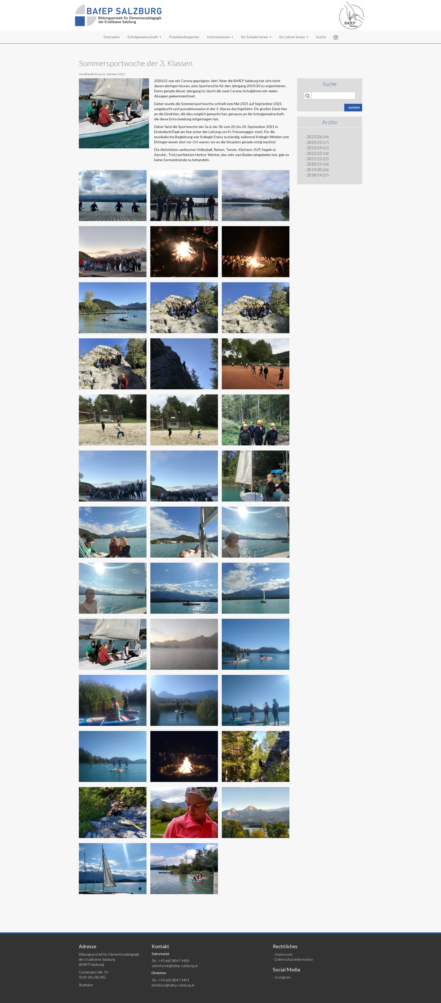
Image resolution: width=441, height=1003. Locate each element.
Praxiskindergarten (184, 37)
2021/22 (314, 158)
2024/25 (314, 142)
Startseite (111, 37)
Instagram (283, 977)
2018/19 (314, 175)
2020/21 (314, 164)
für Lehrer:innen (292, 37)
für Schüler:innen (255, 37)
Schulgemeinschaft (143, 37)
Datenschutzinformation (294, 959)
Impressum (283, 954)
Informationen (219, 37)
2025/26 (314, 136)
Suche (321, 37)
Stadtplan (86, 985)
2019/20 (314, 169)
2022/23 (314, 153)
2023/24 (314, 147)
